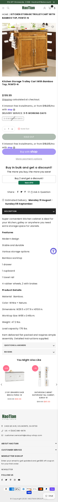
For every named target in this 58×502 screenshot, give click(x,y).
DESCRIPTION (10, 211)
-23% (6, 368)
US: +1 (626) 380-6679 (15, 430)
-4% (35, 368)
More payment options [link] (29, 158)
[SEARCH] (8, 8)
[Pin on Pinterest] (25, 192)
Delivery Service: (24, 113)
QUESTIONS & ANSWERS (15, 345)
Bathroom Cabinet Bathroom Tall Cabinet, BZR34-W (43, 395)
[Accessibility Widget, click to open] (53, 251)
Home (5, 14)
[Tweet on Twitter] (21, 192)
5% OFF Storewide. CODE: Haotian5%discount (29, 2)
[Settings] (54, 8)
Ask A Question (42, 192)
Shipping (7, 99)
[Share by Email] (29, 192)
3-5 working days (13, 118)
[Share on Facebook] (18, 192)
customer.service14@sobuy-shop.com (23, 435)
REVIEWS (8, 352)
